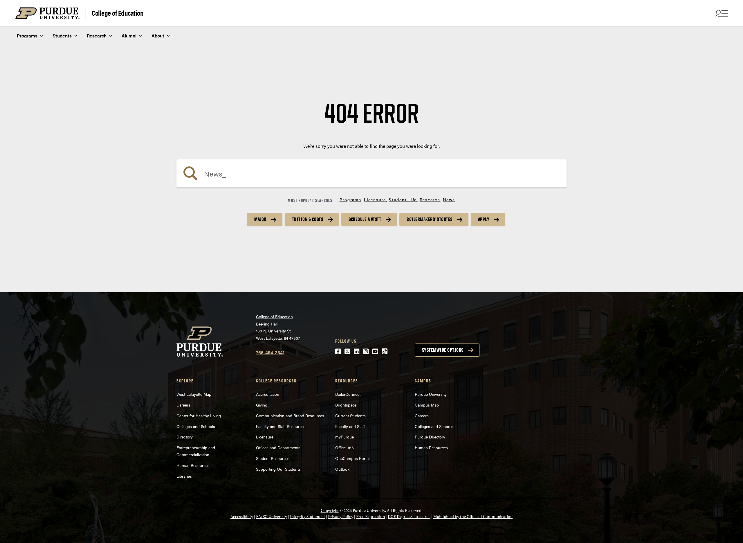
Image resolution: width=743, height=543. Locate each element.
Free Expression (370, 516)
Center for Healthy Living (198, 415)
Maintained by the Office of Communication (473, 516)
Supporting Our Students (278, 469)
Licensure (375, 199)
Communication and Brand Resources (290, 415)
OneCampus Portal (352, 458)
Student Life (403, 199)
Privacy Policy (340, 516)
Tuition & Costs (307, 219)
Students (62, 35)
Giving (261, 405)
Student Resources (273, 458)
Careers (183, 405)
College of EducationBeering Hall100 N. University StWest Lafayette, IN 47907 (278, 327)
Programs (27, 35)
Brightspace (345, 405)
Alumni (129, 35)
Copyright (330, 510)
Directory (184, 437)
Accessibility (241, 516)
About (158, 35)
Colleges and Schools (195, 426)
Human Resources (193, 465)
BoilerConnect (347, 394)
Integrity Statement (307, 516)
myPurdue (344, 437)
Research (97, 35)
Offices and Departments (278, 447)
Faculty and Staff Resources (281, 426)
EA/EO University (271, 516)
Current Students (350, 415)
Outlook (342, 469)
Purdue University (431, 394)
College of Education (117, 13)
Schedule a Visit (365, 219)
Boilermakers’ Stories (429, 219)
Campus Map (427, 405)
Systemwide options (443, 350)
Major (260, 219)
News (449, 199)
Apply (484, 219)
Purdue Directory (430, 437)
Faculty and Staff (350, 426)
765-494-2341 (270, 352)
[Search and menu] (721, 13)
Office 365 (344, 447)
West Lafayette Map (193, 394)
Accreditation (267, 394)
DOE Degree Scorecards (409, 516)
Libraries (184, 476)
